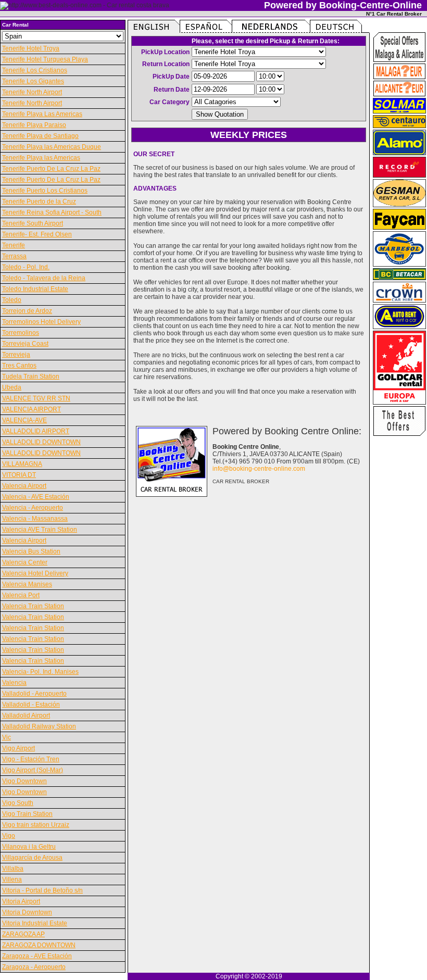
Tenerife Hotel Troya (30, 48)
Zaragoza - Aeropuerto (34, 967)
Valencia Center (24, 562)
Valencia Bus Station (31, 551)
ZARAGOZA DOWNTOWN (39, 945)
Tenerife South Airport (32, 223)
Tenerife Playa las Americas (41, 157)
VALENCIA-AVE (24, 420)
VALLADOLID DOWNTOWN (41, 442)
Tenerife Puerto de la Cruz (39, 201)
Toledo (11, 300)
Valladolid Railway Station (39, 726)
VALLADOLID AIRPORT (35, 431)
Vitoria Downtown (27, 912)
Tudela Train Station (30, 376)
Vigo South (17, 803)
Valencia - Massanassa (35, 518)
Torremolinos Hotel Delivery (41, 321)
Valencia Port (21, 595)
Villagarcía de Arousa (32, 857)
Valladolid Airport (26, 715)
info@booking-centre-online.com (258, 468)
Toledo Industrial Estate (35, 289)
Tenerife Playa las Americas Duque (51, 146)
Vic (6, 737)
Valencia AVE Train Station (39, 529)
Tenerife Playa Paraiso (34, 125)
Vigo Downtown (24, 781)
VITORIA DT (19, 475)
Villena (12, 879)
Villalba (12, 868)
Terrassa (14, 256)
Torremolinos (20, 332)
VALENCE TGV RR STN (36, 398)
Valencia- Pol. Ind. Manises (40, 671)
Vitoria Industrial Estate (34, 923)
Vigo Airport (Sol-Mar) (32, 770)
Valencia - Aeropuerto (32, 507)
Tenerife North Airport (32, 92)
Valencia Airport (24, 485)
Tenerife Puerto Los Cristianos (44, 190)
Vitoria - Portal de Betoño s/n (42, 890)
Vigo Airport (18, 748)
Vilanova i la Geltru (29, 846)
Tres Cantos (19, 365)
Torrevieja (16, 354)
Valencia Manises (27, 584)
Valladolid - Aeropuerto (34, 693)
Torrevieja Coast (25, 343)
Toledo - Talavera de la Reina (43, 278)
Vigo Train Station (27, 814)
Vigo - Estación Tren (30, 759)
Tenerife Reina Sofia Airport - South (52, 212)
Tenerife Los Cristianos (34, 70)
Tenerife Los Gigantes (33, 81)
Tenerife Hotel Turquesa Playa (45, 59)
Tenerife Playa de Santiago (40, 136)
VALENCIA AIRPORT (31, 409)
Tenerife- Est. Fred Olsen (37, 234)
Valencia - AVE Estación (35, 496)
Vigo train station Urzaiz (35, 824)
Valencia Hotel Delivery (35, 573)
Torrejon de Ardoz (27, 311)
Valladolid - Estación (31, 704)
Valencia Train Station (33, 606)
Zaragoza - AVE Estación (37, 956)
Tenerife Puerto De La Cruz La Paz (51, 168)
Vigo (8, 835)
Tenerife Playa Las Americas (42, 114)
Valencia (14, 682)
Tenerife (13, 245)
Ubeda (11, 387)
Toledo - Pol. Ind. (25, 267)
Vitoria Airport (21, 901)
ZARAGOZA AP (23, 934)
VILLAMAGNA (22, 464)
